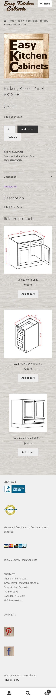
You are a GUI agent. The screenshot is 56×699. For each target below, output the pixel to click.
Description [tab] (10, 176)
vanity (18, 159)
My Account (9, 693)
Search (28, 693)
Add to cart (27, 129)
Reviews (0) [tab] (10, 186)
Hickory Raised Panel (27, 20)
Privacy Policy (11, 679)
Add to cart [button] (28, 293)
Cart (43, 690)
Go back (12, 137)
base (12, 159)
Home (11, 20)
